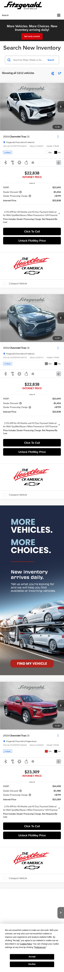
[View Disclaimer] (33, 162)
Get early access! (32, 36)
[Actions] (58, 136)
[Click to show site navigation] (59, 15)
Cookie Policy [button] (26, 944)
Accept (32, 957)
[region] (32, 205)
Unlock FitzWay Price (32, 241)
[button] (60, 106)
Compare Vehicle (18, 283)
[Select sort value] (58, 73)
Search (51, 60)
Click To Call (32, 231)
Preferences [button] (40, 947)
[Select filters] (53, 73)
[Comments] (58, 162)
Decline (32, 964)
